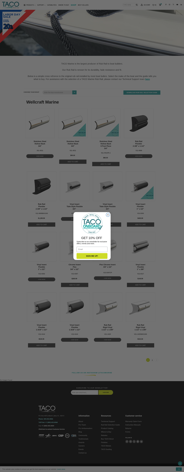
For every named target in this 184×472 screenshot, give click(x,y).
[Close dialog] (108, 215)
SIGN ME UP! (92, 256)
